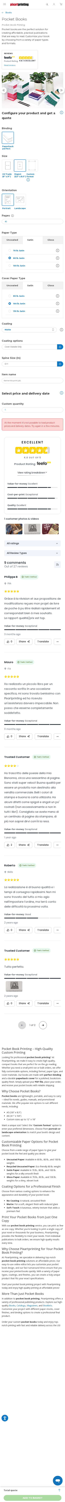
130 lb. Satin (19, 311)
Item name (9, 374)
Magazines (32, 1305)
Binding (7, 128)
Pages (6, 215)
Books (8, 12)
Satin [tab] (30, 240)
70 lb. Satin (18, 250)
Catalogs (21, 1305)
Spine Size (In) (11, 358)
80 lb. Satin (18, 258)
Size (4, 156)
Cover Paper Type (13, 278)
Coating (7, 323)
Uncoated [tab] (12, 240)
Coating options (12, 340)
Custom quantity (13, 403)
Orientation (9, 190)
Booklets (47, 1305)
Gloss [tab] (50, 240)
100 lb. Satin (19, 266)
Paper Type (9, 232)
